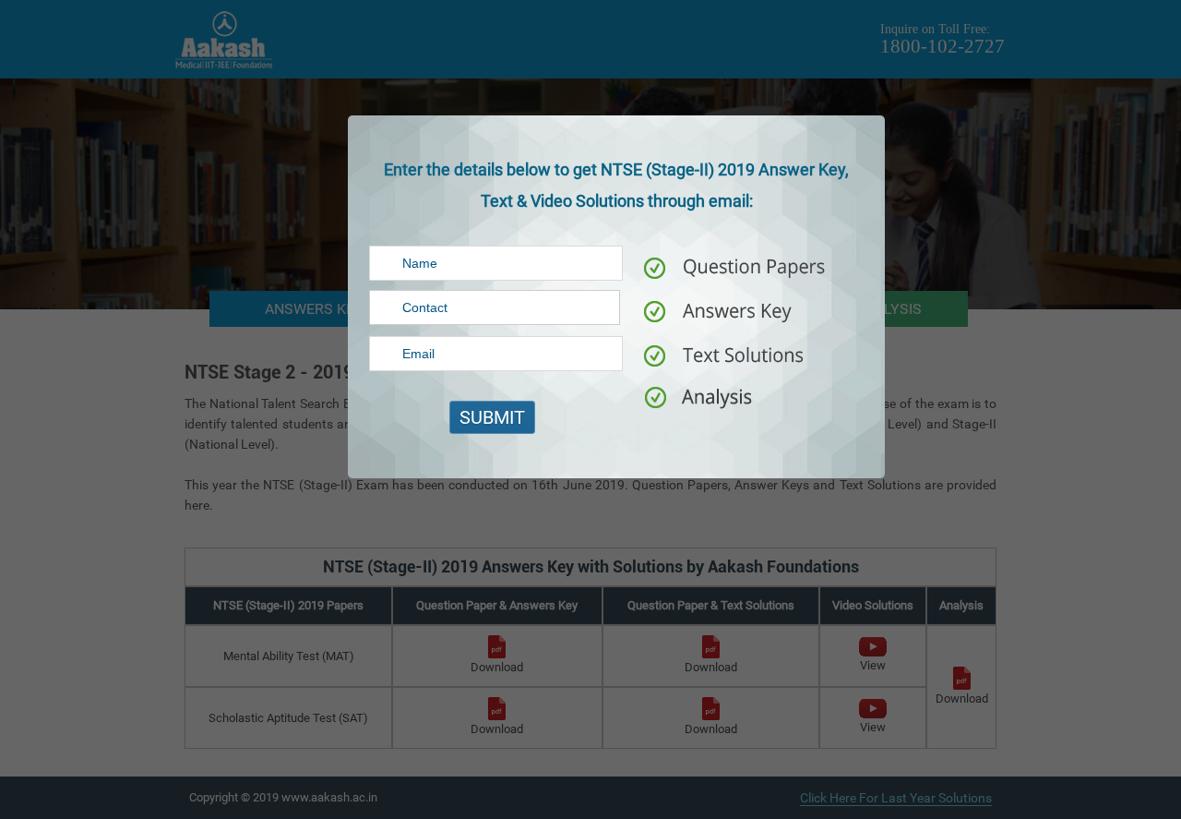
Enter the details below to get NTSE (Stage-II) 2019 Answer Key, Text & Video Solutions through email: (616, 185)
